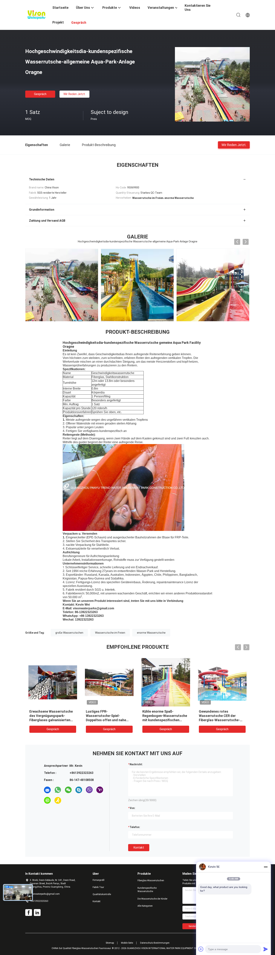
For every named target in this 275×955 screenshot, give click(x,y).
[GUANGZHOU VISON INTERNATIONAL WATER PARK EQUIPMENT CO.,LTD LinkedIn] (37, 912)
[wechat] (68, 790)
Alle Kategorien (145, 906)
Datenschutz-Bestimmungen (154, 943)
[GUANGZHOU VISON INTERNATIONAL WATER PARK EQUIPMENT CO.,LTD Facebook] (28, 912)
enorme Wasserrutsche (151, 632)
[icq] (47, 800)
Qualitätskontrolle (102, 894)
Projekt (58, 22)
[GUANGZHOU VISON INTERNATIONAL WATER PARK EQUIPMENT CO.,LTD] (36, 14)
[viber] (89, 790)
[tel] (68, 800)
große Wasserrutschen (69, 632)
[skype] (78, 790)
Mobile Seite (127, 943)
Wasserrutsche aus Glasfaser (52, 711)
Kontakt (138, 847)
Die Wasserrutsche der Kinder (152, 898)
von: (132, 808)
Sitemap (110, 943)
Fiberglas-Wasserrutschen (151, 880)
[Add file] (201, 949)
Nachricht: (136, 764)
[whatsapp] (57, 790)
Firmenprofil (98, 880)
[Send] (266, 949)
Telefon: (135, 827)
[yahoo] (99, 790)
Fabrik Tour (98, 887)
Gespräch (40, 94)
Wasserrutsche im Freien (110, 632)
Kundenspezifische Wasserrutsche (147, 890)
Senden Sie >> (196, 926)
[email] (47, 790)
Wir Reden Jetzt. (74, 94)
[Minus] (265, 867)
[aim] (57, 800)
